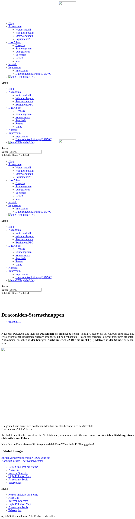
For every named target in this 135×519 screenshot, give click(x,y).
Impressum (14, 67)
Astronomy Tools (18, 479)
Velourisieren (22, 51)
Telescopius (14, 482)
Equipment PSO (24, 39)
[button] (67, 82)
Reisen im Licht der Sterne (23, 466)
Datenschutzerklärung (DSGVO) (33, 73)
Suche (4, 289)
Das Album (14, 42)
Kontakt (12, 64)
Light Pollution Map (19, 476)
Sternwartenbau (24, 35)
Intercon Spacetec (18, 473)
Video (18, 61)
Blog (11, 23)
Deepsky (20, 45)
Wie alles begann (24, 32)
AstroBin (13, 470)
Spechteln (20, 54)
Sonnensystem (23, 48)
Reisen (19, 57)
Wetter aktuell (23, 29)
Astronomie (14, 26)
